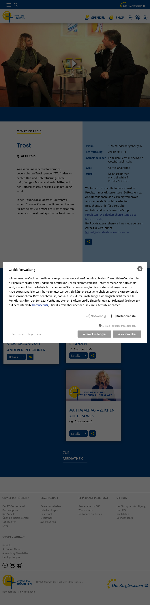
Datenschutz (40, 305)
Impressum (34, 334)
